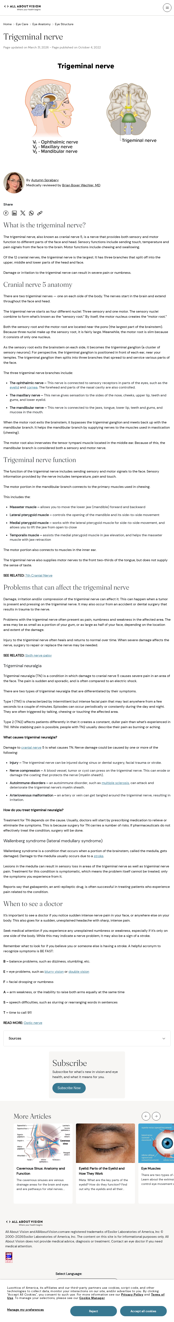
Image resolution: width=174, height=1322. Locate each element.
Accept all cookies (143, 1311)
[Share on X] (22, 213)
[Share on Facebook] (5, 213)
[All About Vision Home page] (22, 7)
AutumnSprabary (45, 180)
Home (7, 24)
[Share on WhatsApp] (31, 213)
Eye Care (22, 24)
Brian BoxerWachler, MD (81, 185)
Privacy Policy (132, 1294)
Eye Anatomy (41, 24)
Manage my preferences (25, 1310)
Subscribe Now (69, 1088)
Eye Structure (64, 24)
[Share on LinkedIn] (14, 213)
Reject (93, 1311)
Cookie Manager (92, 1298)
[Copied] (39, 213)
